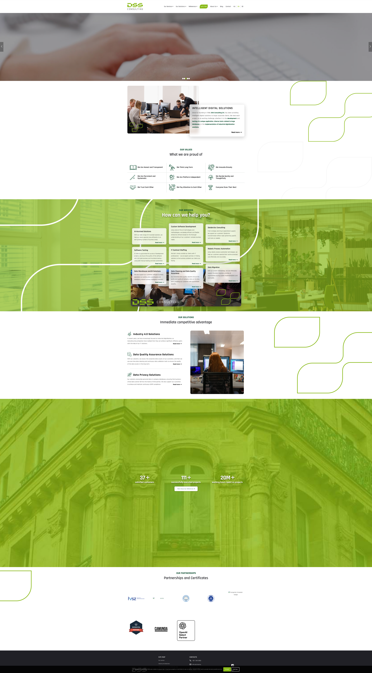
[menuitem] (169, 6)
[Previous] (1, 47)
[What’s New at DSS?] (186, 47)
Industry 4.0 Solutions (164, 663)
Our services (161, 660)
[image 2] (161, 598)
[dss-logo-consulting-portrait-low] (135, 6)
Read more (158, 243)
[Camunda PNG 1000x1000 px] (161, 629)
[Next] (370, 47)
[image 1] (136, 598)
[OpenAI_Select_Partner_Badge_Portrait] (186, 630)
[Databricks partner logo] (136, 627)
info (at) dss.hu (196, 664)
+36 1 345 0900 (196, 661)
